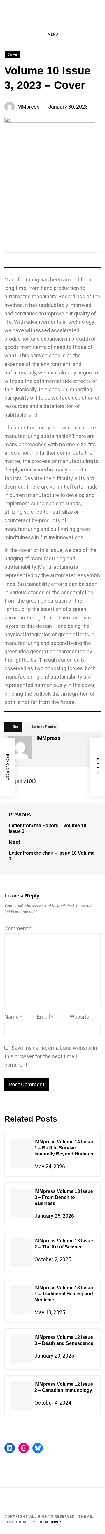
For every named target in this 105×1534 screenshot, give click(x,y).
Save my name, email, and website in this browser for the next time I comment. (50, 1056)
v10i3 (29, 781)
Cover (12, 54)
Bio (15, 727)
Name (13, 1017)
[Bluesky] (37, 1448)
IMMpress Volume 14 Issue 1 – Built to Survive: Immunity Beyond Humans (63, 1147)
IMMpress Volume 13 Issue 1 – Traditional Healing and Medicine (63, 1293)
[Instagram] (23, 1448)
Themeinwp (49, 1522)
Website (79, 1017)
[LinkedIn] (9, 1448)
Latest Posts (44, 727)
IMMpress (28, 107)
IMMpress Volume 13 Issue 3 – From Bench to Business (63, 1197)
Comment (18, 928)
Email (45, 1017)
